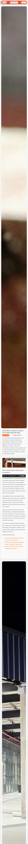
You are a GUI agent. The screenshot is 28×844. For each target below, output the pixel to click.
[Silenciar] (20, 476)
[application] (14, 476)
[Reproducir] (4, 476)
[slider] (23, 476)
